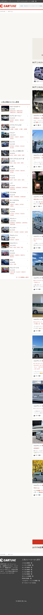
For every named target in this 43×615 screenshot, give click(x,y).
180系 (25, 129)
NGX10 (22, 170)
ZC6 (11, 264)
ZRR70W (12, 189)
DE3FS (17, 255)
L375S (21, 204)
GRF (23, 155)
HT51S (12, 146)
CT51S (17, 213)
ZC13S (12, 147)
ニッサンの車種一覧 (28, 565)
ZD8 (15, 264)
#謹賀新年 (37, 448)
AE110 (22, 120)
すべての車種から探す (22, 277)
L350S (12, 204)
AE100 (12, 120)
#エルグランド (38, 322)
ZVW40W (16, 196)
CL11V (18, 272)
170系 (20, 129)
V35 (22, 247)
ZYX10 (17, 170)
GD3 (19, 179)
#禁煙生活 (37, 118)
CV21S (22, 213)
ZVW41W (23, 196)
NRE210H (13, 110)
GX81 (26, 232)
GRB (19, 155)
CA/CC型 (12, 272)
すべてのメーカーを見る (29, 583)
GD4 (23, 179)
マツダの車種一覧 (27, 569)
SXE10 (17, 239)
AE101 (17, 120)
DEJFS (12, 256)
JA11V (16, 136)
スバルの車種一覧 (27, 572)
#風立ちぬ (37, 488)
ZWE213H (19, 112)
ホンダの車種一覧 (27, 567)
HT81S (17, 146)
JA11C (12, 136)
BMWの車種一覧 (27, 578)
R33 (15, 247)
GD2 (15, 179)
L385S (12, 206)
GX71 (11, 232)
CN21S (12, 273)
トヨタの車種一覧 (27, 563)
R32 (11, 247)
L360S (16, 204)
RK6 (15, 163)
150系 (16, 129)
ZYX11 (12, 172)
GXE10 (12, 239)
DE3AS (12, 255)
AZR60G (12, 187)
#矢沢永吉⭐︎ (37, 158)
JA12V (12, 138)
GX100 (16, 232)
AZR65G (18, 187)
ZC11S (22, 146)
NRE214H (19, 110)
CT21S (12, 213)
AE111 (11, 121)
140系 (11, 129)
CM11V (23, 272)
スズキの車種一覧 (27, 574)
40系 (11, 196)
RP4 (22, 163)
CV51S (12, 215)
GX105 (22, 232)
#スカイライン (38, 239)
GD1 (11, 179)
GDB (15, 155)
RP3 (18, 163)
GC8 (11, 155)
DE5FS (22, 255)
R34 (18, 247)
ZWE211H (13, 112)
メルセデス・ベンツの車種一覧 (31, 580)
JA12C (22, 136)
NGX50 (12, 170)
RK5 (11, 163)
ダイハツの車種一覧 (28, 576)
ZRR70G (24, 187)
